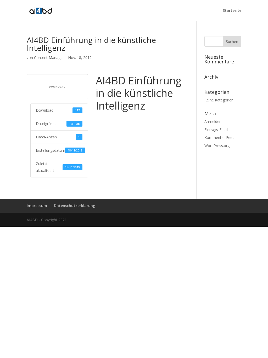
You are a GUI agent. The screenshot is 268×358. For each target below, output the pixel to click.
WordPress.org (217, 145)
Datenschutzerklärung (74, 205)
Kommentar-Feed (219, 137)
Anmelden (212, 121)
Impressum (37, 205)
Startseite (232, 11)
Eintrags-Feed (216, 129)
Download (57, 86)
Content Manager (49, 57)
